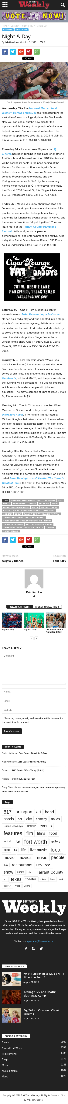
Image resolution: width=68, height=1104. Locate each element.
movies (44, 507)
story (30, 872)
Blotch (5, 1042)
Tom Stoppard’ (10, 531)
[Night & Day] (12, 620)
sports (20, 872)
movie (35, 507)
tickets (43, 879)
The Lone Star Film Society (39, 524)
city (60, 500)
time (52, 879)
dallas (55, 819)
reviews (43, 864)
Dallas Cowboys (13, 825)
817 (8, 812)
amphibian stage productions (26, 500)
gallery (32, 503)
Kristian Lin (11, 42)
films (41, 833)
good (7, 849)
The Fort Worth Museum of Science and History (27, 521)
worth (7, 886)
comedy (41, 819)
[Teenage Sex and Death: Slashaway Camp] (11, 997)
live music (44, 503)
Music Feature (10, 1070)
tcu (5, 879)
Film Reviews (9, 1053)
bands (9, 819)
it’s (15, 850)
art (38, 811)
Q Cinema (7, 514)
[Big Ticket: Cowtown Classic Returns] (11, 1015)
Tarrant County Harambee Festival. (41, 514)
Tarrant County (50, 872)
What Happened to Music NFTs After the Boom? (43, 975)
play (6, 865)
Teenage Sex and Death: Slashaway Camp (39, 993)
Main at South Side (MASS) (16, 507)
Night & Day (21, 29)
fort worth (19, 503)
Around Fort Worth (12, 1048)
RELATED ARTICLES (19, 606)
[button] (62, 5)
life (23, 849)
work (61, 879)
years (27, 885)
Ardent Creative (35, 1099)
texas (16, 879)
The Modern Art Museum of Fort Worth (23, 527)
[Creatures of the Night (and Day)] (56, 620)
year (17, 886)
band (49, 812)
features (13, 833)
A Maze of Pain (27, 779)
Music (5, 1065)
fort (17, 841)
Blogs (5, 1059)
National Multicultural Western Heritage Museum (28, 510)
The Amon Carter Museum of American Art (24, 517)
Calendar (7, 29)
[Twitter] (41, 949)
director (31, 825)
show (18, 514)
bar (20, 819)
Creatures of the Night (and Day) (54, 630)
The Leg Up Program (13, 524)
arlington (50, 500)
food (53, 833)
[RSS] (34, 949)
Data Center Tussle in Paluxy (33, 753)
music (54, 507)
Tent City (59, 561)
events (6, 503)
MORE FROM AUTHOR (47, 606)
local (55, 503)
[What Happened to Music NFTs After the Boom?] (11, 979)
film (29, 833)
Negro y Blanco (13, 561)
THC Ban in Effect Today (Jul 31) (28, 770)
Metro (5, 1076)
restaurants (22, 865)
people (57, 857)
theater (50, 527)
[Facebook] (34, 597)
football (8, 841)
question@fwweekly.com (40, 941)
